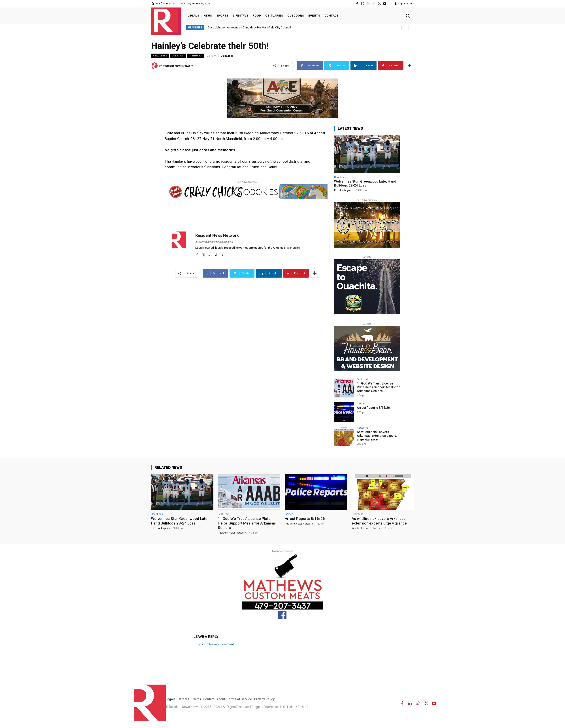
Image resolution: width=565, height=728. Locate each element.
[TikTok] (373, 3)
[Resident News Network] (166, 20)
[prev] (404, 27)
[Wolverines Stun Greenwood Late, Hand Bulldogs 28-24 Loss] (367, 154)
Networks (362, 427)
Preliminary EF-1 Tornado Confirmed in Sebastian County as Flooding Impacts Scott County (270, 27)
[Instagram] (362, 3)
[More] (409, 65)
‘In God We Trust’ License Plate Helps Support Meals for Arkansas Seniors (378, 387)
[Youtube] (385, 3)
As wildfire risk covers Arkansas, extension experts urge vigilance (377, 435)
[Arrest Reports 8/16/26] (344, 412)
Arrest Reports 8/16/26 (373, 407)
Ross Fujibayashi (343, 190)
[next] (411, 27)
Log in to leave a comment (215, 644)
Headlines (160, 55)
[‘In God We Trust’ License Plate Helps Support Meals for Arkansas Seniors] (344, 388)
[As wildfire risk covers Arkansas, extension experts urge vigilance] (344, 436)
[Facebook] (357, 3)
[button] (407, 15)
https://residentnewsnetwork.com (214, 241)
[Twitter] (379, 3)
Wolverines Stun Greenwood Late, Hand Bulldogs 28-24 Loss (365, 183)
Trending (195, 55)
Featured (362, 379)
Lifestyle (178, 55)
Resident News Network (177, 65)
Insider (361, 403)
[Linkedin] (368, 3)
